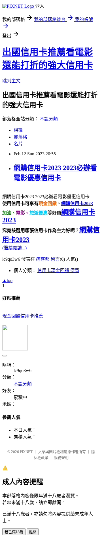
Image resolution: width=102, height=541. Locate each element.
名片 (18, 143)
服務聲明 (61, 458)
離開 (32, 532)
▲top (7, 280)
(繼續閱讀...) (14, 247)
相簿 (18, 130)
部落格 (20, 137)
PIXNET (26, 452)
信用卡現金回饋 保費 (58, 270)
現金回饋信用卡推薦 (22, 316)
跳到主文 (11, 80)
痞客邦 (43, 259)
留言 (55, 259)
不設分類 (49, 118)
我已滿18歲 (14, 532)
